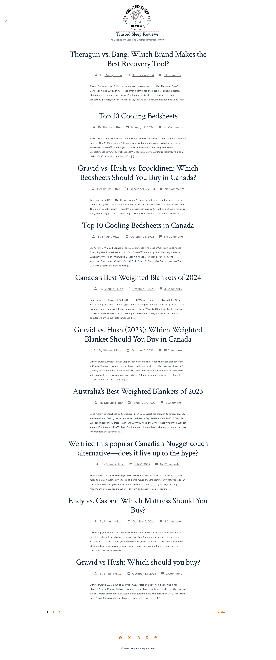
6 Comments (172, 75)
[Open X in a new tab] (129, 638)
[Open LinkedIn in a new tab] (147, 638)
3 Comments (173, 521)
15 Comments (173, 350)
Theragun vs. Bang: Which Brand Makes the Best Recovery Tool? (138, 59)
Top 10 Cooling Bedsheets (138, 116)
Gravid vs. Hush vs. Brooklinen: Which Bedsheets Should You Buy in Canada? (138, 173)
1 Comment (173, 403)
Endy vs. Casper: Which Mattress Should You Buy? (138, 505)
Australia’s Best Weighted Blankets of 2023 (138, 391)
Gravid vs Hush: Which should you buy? (138, 562)
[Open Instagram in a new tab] (138, 638)
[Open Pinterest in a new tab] (156, 638)
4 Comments (173, 289)
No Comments (173, 127)
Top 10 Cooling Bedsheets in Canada (138, 225)
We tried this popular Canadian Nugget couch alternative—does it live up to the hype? (138, 448)
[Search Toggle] (7, 22)
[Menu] (269, 22)
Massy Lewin (113, 75)
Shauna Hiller (111, 127)
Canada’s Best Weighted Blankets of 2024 (138, 277)
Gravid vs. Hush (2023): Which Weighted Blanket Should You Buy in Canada (138, 335)
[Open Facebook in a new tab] (120, 638)
